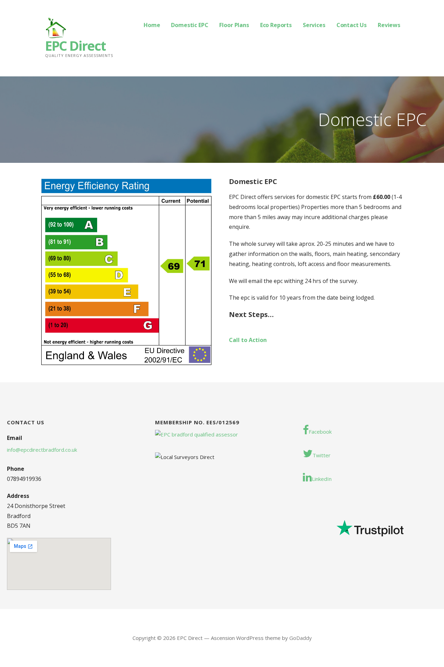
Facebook (320, 431)
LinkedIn (322, 478)
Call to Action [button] (248, 340)
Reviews (389, 25)
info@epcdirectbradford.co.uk (42, 449)
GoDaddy (300, 637)
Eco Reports (276, 25)
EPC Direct (75, 45)
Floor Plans (234, 25)
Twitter (322, 455)
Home (152, 25)
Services (314, 25)
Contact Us (351, 25)
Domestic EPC (189, 25)
